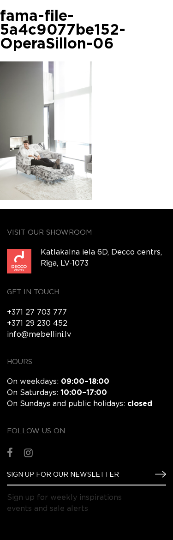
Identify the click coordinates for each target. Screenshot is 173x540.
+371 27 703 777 (37, 312)
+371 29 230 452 (37, 323)
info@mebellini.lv (39, 334)
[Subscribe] (157, 474)
